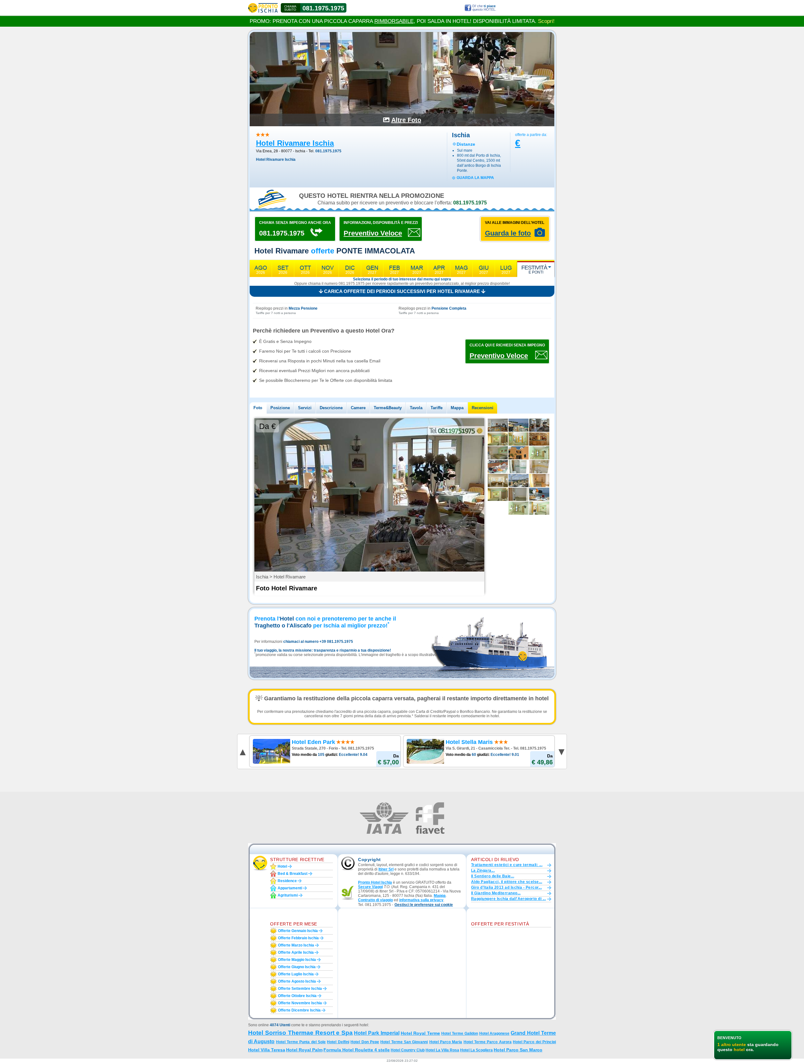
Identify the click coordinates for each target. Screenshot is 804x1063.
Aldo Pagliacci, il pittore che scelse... (506, 882)
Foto (257, 407)
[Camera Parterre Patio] (497, 439)
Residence (287, 881)
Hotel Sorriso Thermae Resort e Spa (300, 1032)
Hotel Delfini (338, 1042)
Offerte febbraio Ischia (298, 938)
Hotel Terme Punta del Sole (301, 1042)
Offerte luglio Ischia (296, 974)
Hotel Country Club (408, 1050)
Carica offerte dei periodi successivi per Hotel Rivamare (402, 291)
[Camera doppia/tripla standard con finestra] (497, 494)
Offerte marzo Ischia (296, 945)
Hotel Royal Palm (304, 1049)
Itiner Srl (386, 869)
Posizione (280, 407)
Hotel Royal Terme (420, 1033)
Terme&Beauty (388, 407)
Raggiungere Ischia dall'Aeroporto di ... (508, 899)
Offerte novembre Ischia (300, 1003)
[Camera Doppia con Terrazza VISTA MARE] (518, 439)
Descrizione (331, 407)
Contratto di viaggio (375, 900)
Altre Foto (406, 120)
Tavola (416, 407)
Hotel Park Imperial (376, 1033)
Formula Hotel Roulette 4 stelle (356, 1049)
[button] (423, 905)
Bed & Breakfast (292, 873)
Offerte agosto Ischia (297, 981)
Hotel (282, 866)
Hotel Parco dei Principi (534, 1042)
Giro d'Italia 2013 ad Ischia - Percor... (506, 887)
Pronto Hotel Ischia (375, 882)
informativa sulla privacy (421, 900)
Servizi (305, 407)
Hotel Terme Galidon (459, 1033)
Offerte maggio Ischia (297, 959)
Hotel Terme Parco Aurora (488, 1042)
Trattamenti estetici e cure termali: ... (506, 865)
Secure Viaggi (370, 887)
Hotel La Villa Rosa (442, 1050)
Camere (358, 407)
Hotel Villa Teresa (266, 1049)
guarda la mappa (475, 178)
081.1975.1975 (323, 8)
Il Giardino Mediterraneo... (496, 893)
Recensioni (482, 407)
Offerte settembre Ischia (300, 988)
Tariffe (437, 407)
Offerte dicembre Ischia (299, 1010)
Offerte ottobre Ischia (297, 996)
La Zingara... (483, 870)
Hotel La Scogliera (476, 1050)
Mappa (457, 407)
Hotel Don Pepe (364, 1042)
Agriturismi (288, 895)
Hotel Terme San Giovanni (404, 1042)
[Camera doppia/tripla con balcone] (539, 508)
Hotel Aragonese (494, 1033)
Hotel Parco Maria (445, 1042)
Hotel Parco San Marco (518, 1049)
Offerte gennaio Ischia (298, 931)
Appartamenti (290, 888)
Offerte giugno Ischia (297, 967)
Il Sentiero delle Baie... (492, 876)
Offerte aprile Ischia (296, 952)
